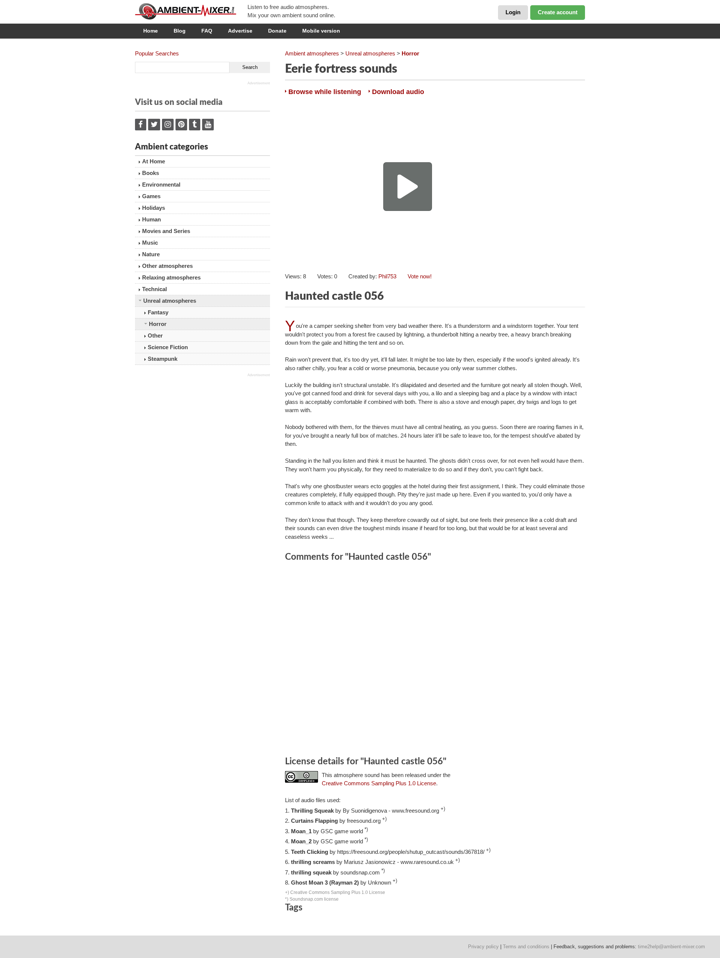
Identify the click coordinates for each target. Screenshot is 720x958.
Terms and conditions (526, 946)
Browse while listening (324, 92)
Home (150, 31)
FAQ (206, 31)
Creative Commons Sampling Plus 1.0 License (379, 783)
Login (513, 12)
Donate (277, 31)
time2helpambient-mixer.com (671, 946)
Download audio (398, 92)
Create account (558, 12)
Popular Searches (157, 53)
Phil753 (387, 276)
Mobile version (321, 31)
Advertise (240, 31)
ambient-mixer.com (191, 11)
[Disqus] (435, 660)
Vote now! (420, 276)
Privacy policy (483, 946)
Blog (180, 31)
